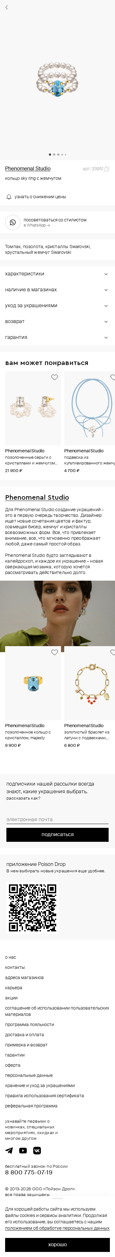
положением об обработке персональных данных (57, 1228)
